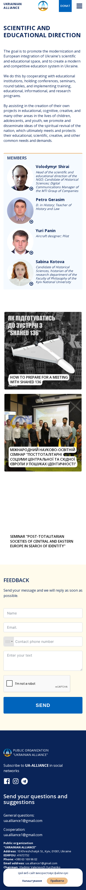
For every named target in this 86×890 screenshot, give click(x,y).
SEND (43, 705)
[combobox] (9, 641)
